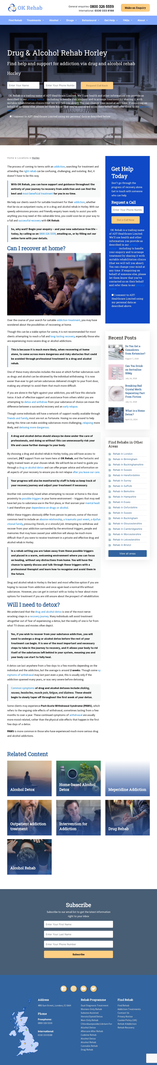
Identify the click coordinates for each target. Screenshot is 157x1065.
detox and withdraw (35, 402)
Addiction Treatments (129, 1009)
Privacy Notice (125, 1016)
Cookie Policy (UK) (127, 1020)
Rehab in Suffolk (122, 485)
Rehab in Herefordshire (126, 475)
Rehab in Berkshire (123, 491)
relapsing (88, 422)
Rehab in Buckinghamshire (128, 464)
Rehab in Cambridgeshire (127, 528)
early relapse (70, 406)
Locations (23, 157)
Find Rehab (15, 20)
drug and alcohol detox (48, 611)
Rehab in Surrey (122, 480)
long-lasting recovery (62, 336)
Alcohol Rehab (88, 1042)
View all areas (127, 553)
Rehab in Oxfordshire (125, 507)
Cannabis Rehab (89, 1045)
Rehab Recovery (126, 1027)
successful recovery (29, 220)
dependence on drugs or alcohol (49, 507)
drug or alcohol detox (31, 467)
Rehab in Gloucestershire (127, 523)
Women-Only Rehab (91, 1009)
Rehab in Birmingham (125, 459)
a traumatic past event (76, 519)
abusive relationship (50, 519)
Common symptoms (22, 688)
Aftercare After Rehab (92, 1031)
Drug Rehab (87, 1049)
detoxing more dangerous (34, 427)
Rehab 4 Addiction (127, 1023)
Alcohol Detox (88, 1038)
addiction (59, 166)
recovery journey (39, 616)
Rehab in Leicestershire (126, 539)
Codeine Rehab (88, 1034)
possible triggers (31, 498)
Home (10, 157)
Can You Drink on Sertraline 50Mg (134, 369)
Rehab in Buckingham (125, 518)
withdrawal (75, 715)
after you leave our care (86, 472)
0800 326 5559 (102, 6)
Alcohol (53, 20)
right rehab (30, 171)
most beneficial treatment (38, 193)
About (141, 20)
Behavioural (89, 20)
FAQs (126, 20)
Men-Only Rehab (89, 1020)
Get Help (109, 20)
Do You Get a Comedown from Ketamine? (135, 349)
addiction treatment (68, 320)
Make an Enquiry (135, 7)
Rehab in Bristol (122, 544)
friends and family (17, 418)
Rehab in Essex (121, 502)
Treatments (34, 20)
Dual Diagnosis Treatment (94, 1005)
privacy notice (36, 99)
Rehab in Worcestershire (127, 534)
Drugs (70, 20)
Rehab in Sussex (122, 469)
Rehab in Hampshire (124, 496)
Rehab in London (122, 453)
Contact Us (123, 1012)
